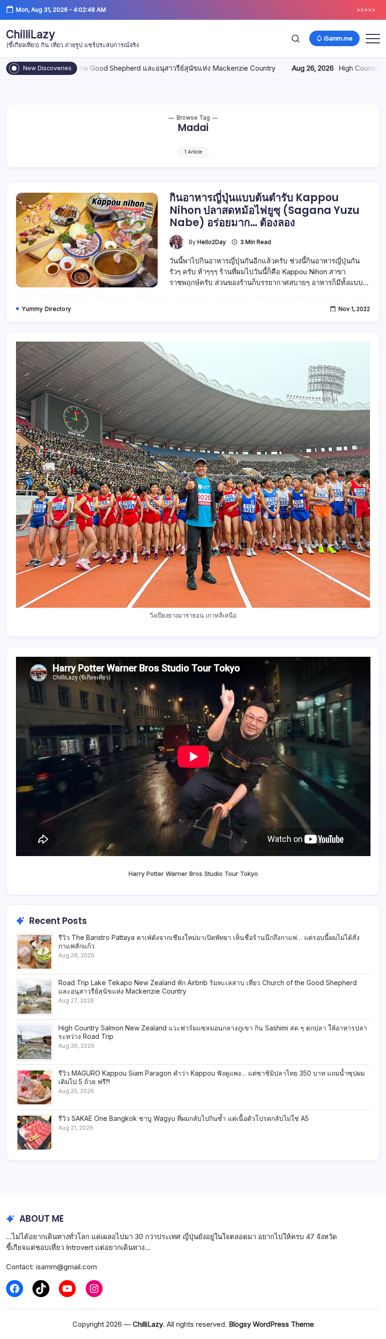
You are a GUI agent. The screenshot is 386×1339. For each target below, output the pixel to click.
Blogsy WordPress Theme (271, 1324)
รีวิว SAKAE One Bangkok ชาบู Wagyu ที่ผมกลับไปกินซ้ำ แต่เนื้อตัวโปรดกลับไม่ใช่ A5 (183, 1118)
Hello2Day (211, 242)
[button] (295, 38)
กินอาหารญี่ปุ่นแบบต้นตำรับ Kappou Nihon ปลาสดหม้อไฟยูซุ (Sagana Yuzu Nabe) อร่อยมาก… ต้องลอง (264, 210)
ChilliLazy (30, 34)
